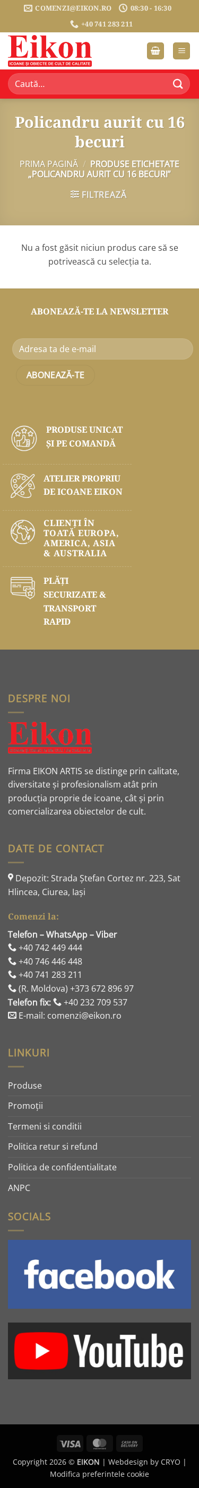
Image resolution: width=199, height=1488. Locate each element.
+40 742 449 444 (49, 947)
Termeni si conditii (45, 1126)
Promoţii (25, 1105)
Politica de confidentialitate (62, 1167)
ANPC (19, 1188)
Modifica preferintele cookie (99, 1474)
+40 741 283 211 (49, 975)
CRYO (170, 1462)
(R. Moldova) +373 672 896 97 (75, 988)
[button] (155, 51)
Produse (25, 1085)
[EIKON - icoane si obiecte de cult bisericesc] (61, 50)
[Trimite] (178, 84)
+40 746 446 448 (49, 961)
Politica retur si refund (53, 1146)
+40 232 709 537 (94, 1002)
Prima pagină (49, 164)
